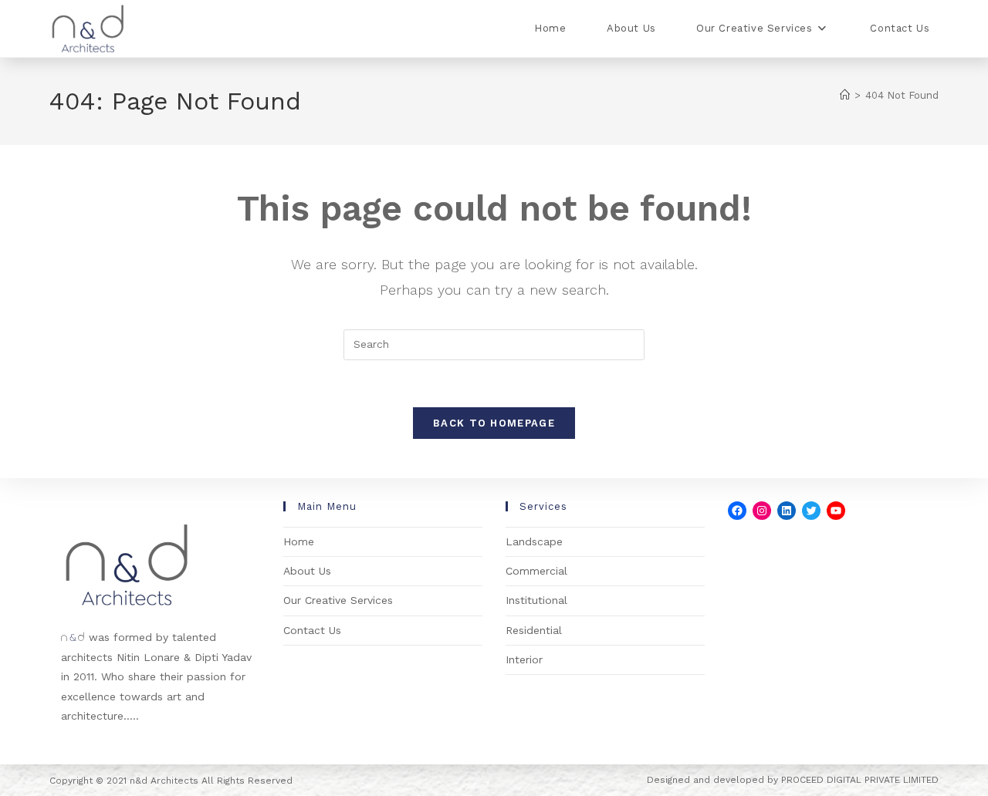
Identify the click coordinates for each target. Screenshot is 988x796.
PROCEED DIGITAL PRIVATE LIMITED (860, 779)
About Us (307, 571)
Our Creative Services (338, 600)
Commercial (536, 571)
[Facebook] (737, 510)
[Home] (845, 95)
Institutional (536, 600)
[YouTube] (836, 510)
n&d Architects (162, 780)
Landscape (534, 541)
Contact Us (312, 630)
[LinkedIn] (786, 510)
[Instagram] (762, 510)
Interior (524, 659)
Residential (534, 630)
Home (298, 541)
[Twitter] (811, 510)
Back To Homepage (494, 423)
